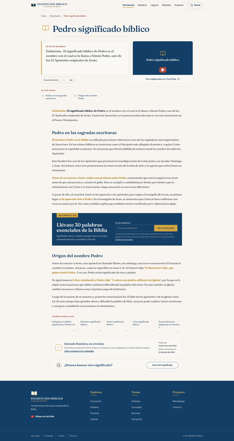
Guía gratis (136, 419)
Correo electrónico (123, 223)
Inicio (43, 15)
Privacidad (49, 436)
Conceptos (136, 407)
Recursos (135, 413)
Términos (73, 436)
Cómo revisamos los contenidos (79, 351)
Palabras (94, 407)
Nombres (142, 5)
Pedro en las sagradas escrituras (56, 97)
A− (64, 80)
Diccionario (128, 5)
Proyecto (179, 5)
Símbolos (166, 5)
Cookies (61, 436)
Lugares (154, 5)
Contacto (177, 407)
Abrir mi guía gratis (165, 228)
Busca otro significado (162, 365)
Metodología (179, 401)
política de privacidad (124, 239)
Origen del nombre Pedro (87, 97)
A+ (71, 80)
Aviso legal (35, 436)
